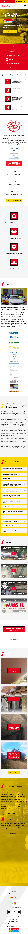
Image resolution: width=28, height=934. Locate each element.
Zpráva (2, 860)
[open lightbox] (14, 371)
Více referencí (14, 772)
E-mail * (2, 842)
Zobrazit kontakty (14, 833)
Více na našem (14, 639)
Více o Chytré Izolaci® (14, 200)
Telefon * (3, 849)
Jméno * (3, 837)
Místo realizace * (4, 854)
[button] (14, 469)
